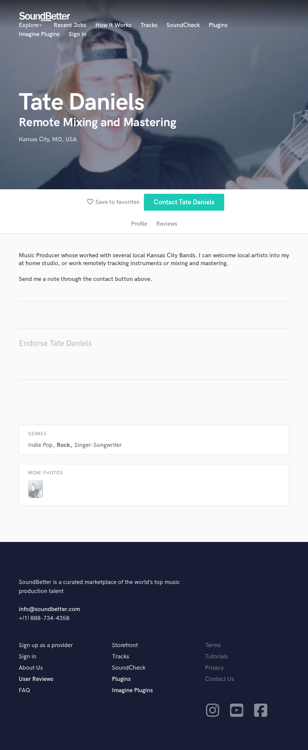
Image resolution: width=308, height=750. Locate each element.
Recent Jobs (70, 25)
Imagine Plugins (39, 34)
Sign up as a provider (46, 645)
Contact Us (219, 679)
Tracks (148, 25)
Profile (139, 224)
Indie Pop (40, 445)
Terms (213, 645)
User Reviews (36, 679)
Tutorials (216, 656)
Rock (63, 445)
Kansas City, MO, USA (48, 139)
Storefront (125, 645)
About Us (31, 668)
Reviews (166, 224)
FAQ (24, 690)
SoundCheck (183, 25)
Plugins (218, 25)
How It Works (113, 25)
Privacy (214, 668)
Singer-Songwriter (98, 445)
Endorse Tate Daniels (55, 343)
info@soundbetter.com (49, 609)
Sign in (77, 34)
